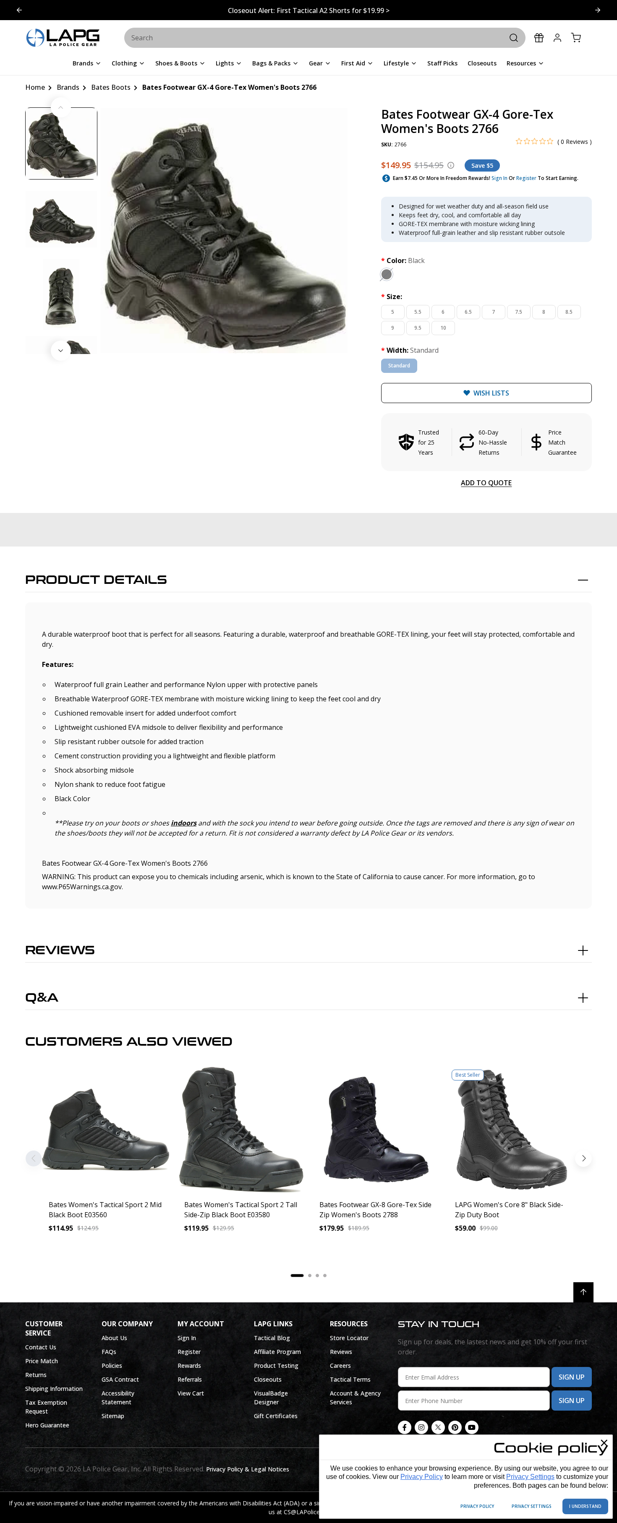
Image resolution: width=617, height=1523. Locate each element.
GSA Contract (120, 1379)
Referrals (190, 1379)
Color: (403, 260)
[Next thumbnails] (61, 351)
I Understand (585, 1506)
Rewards (189, 1365)
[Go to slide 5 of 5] (597, 10)
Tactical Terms (350, 1379)
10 (443, 327)
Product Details (96, 580)
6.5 (468, 311)
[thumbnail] (61, 143)
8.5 (569, 311)
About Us (114, 1338)
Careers (340, 1365)
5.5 (417, 311)
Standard (399, 365)
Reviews (60, 950)
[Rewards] (539, 38)
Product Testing (276, 1365)
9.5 (417, 327)
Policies (112, 1365)
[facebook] (404, 1427)
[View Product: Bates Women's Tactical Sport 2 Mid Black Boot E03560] (105, 1129)
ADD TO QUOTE (486, 482)
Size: (391, 296)
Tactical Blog (272, 1338)
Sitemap (113, 1416)
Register (526, 178)
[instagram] (421, 1427)
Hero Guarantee (47, 1425)
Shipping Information (54, 1389)
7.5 (518, 311)
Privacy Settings (530, 1476)
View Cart (191, 1393)
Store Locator (349, 1338)
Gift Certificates (276, 1416)
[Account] (557, 38)
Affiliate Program (277, 1352)
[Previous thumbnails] (61, 107)
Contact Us (40, 1347)
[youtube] (471, 1427)
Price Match (41, 1361)
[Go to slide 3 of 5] (19, 10)
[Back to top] (583, 1292)
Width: (410, 350)
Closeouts (268, 1379)
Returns (36, 1375)
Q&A (41, 998)
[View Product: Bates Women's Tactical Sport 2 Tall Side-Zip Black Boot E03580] (241, 1129)
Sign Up (572, 1377)
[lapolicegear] (63, 38)
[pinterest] (455, 1427)
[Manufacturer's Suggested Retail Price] (451, 165)
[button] (486, 442)
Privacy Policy (421, 1476)
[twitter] (438, 1427)
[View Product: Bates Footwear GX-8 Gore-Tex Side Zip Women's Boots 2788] (376, 1129)
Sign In (499, 178)
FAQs (109, 1352)
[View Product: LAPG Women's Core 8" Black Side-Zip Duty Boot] (511, 1129)
